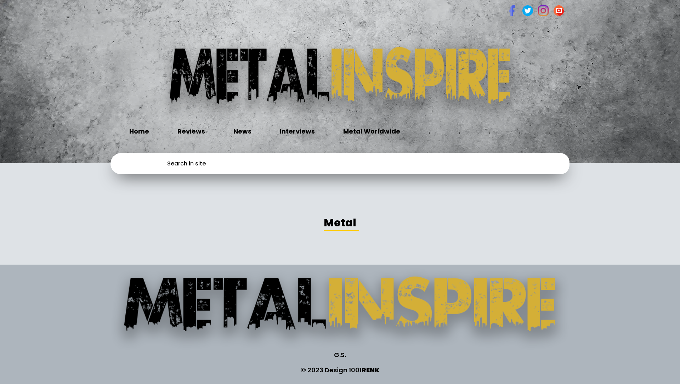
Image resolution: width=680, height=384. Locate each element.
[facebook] (512, 10)
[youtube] (559, 10)
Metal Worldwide (371, 131)
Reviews (191, 131)
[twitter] (528, 10)
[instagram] (543, 10)
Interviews (297, 131)
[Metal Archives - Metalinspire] (340, 80)
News (242, 131)
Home (139, 131)
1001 (364, 370)
